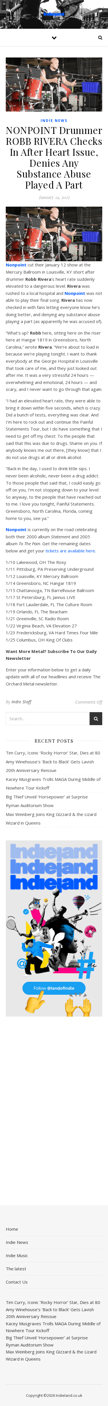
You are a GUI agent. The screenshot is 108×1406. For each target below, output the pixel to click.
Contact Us (17, 1282)
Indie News (54, 120)
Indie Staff (21, 701)
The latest (16, 1268)
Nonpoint (16, 265)
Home (12, 1229)
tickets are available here (70, 551)
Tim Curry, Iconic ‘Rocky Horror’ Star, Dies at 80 (53, 753)
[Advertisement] (54, 1111)
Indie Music (17, 1255)
